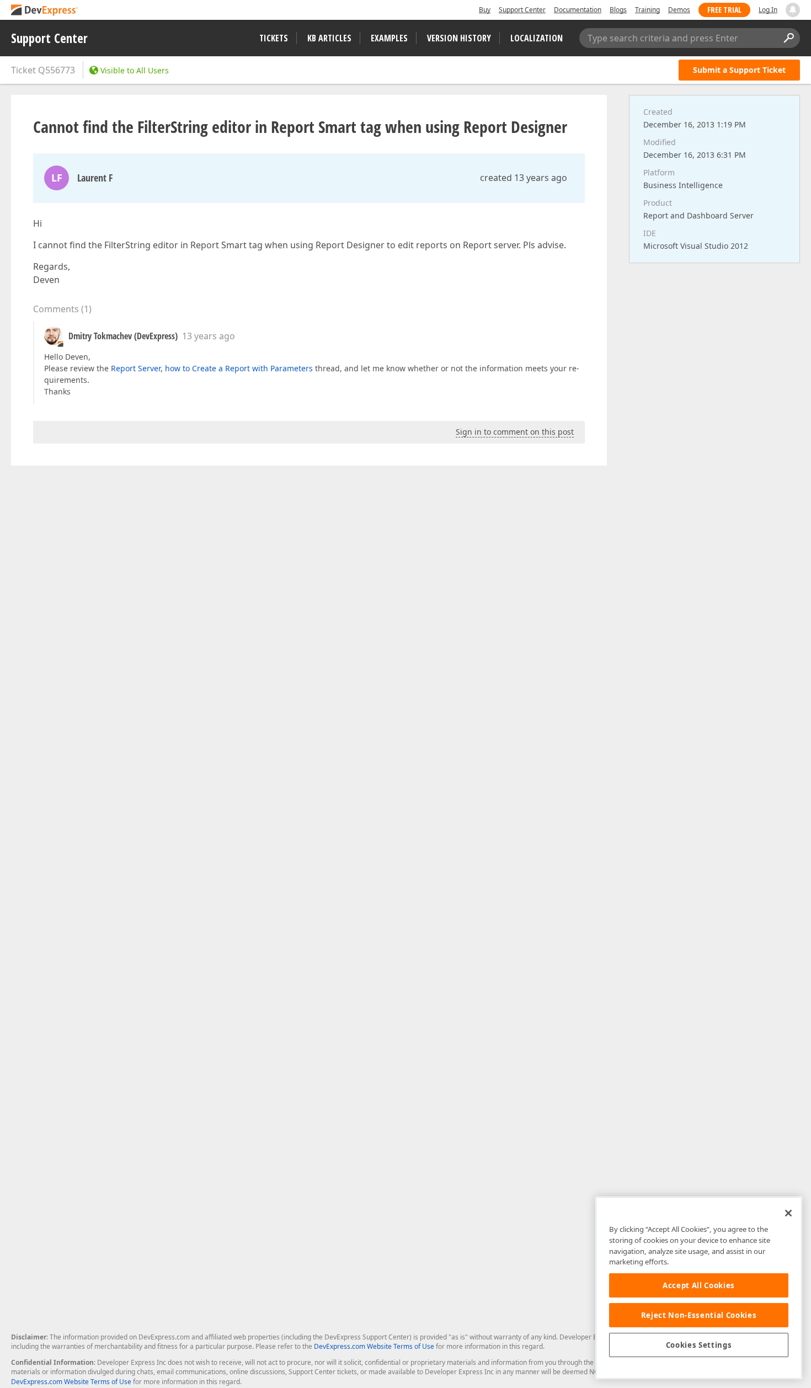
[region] (698, 1288)
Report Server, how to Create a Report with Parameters (212, 368)
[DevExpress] (44, 11)
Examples (389, 38)
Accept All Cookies (699, 1285)
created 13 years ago (523, 178)
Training (647, 9)
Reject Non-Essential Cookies (698, 1315)
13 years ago (208, 336)
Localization (536, 38)
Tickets (273, 38)
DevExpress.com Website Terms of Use (374, 1346)
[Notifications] (793, 10)
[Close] (788, 1213)
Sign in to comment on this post (515, 431)
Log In (768, 9)
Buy (484, 9)
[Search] (788, 38)
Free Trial (724, 9)
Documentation (577, 9)
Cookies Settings (699, 1345)
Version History (459, 38)
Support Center (522, 9)
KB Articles (329, 38)
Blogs (618, 9)
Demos (679, 9)
